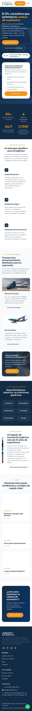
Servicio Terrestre (7, 673)
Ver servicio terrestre (14, 307)
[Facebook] (7, 647)
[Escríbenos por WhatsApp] (27, 706)
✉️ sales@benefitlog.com (10, 690)
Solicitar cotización (10, 42)
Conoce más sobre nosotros (18, 467)
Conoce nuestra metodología (13, 48)
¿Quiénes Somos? (7, 656)
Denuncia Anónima (8, 659)
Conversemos (12, 371)
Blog (3, 662)
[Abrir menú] (28, 3)
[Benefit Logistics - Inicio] (7, 3)
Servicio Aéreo (6, 676)
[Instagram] (11, 647)
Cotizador (20, 3)
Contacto (5, 664)
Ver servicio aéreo (13, 344)
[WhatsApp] (15, 647)
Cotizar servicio (16, 93)
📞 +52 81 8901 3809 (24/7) (11, 687)
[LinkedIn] (3, 647)
